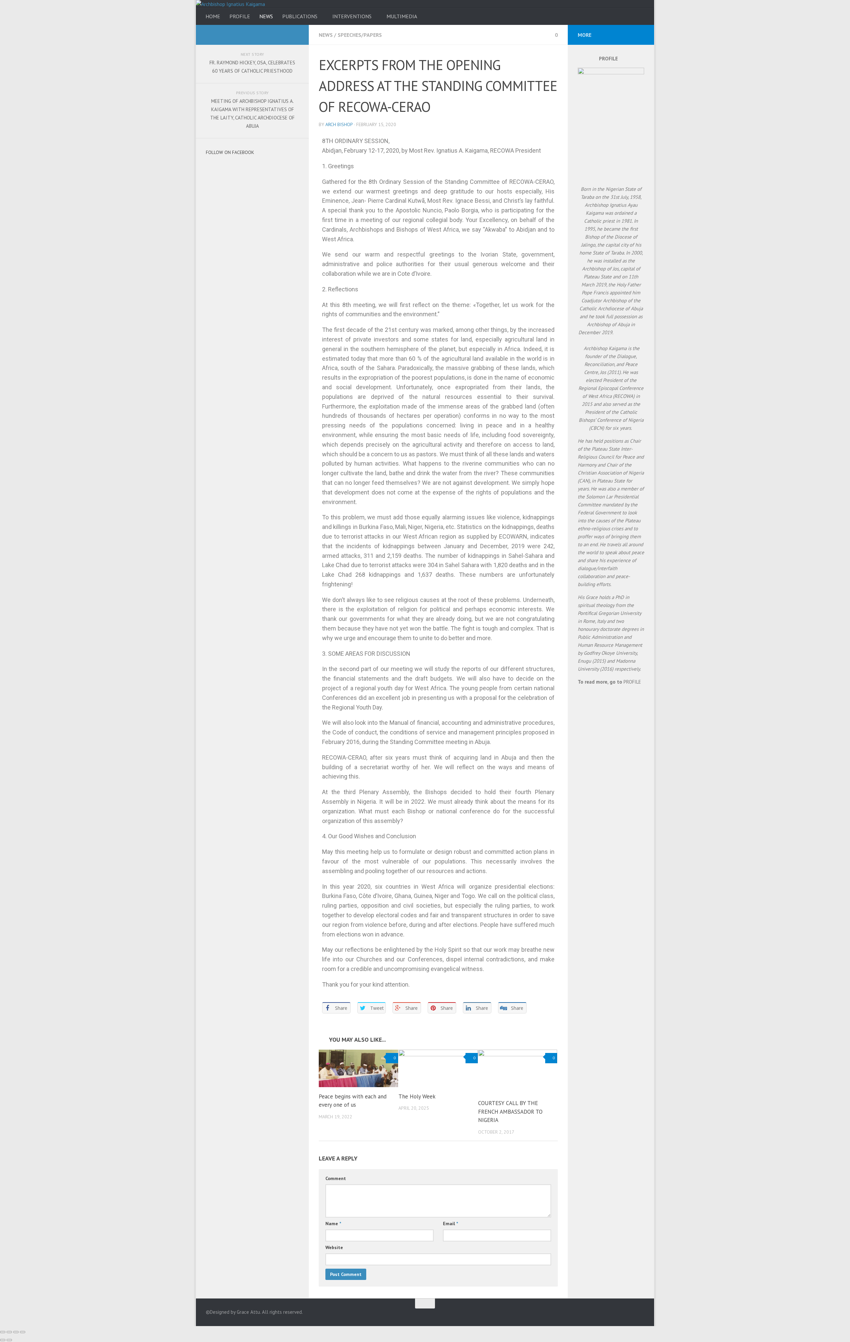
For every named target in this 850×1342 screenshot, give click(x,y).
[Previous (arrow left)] (2, 1340)
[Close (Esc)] (2, 1332)
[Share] (9, 1332)
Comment (335, 1178)
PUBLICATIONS (299, 16)
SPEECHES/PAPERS (360, 35)
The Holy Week (417, 1096)
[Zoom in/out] (22, 1332)
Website (334, 1247)
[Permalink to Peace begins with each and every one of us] (358, 1068)
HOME (213, 16)
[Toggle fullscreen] (16, 1332)
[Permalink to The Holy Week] (438, 1068)
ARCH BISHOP (339, 124)
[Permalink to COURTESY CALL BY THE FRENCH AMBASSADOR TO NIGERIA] (517, 1072)
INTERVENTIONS (352, 16)
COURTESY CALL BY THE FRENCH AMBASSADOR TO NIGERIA (510, 1111)
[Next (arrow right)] (9, 1340)
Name (333, 1224)
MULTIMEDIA (401, 16)
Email (450, 1224)
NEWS (266, 16)
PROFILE (239, 16)
